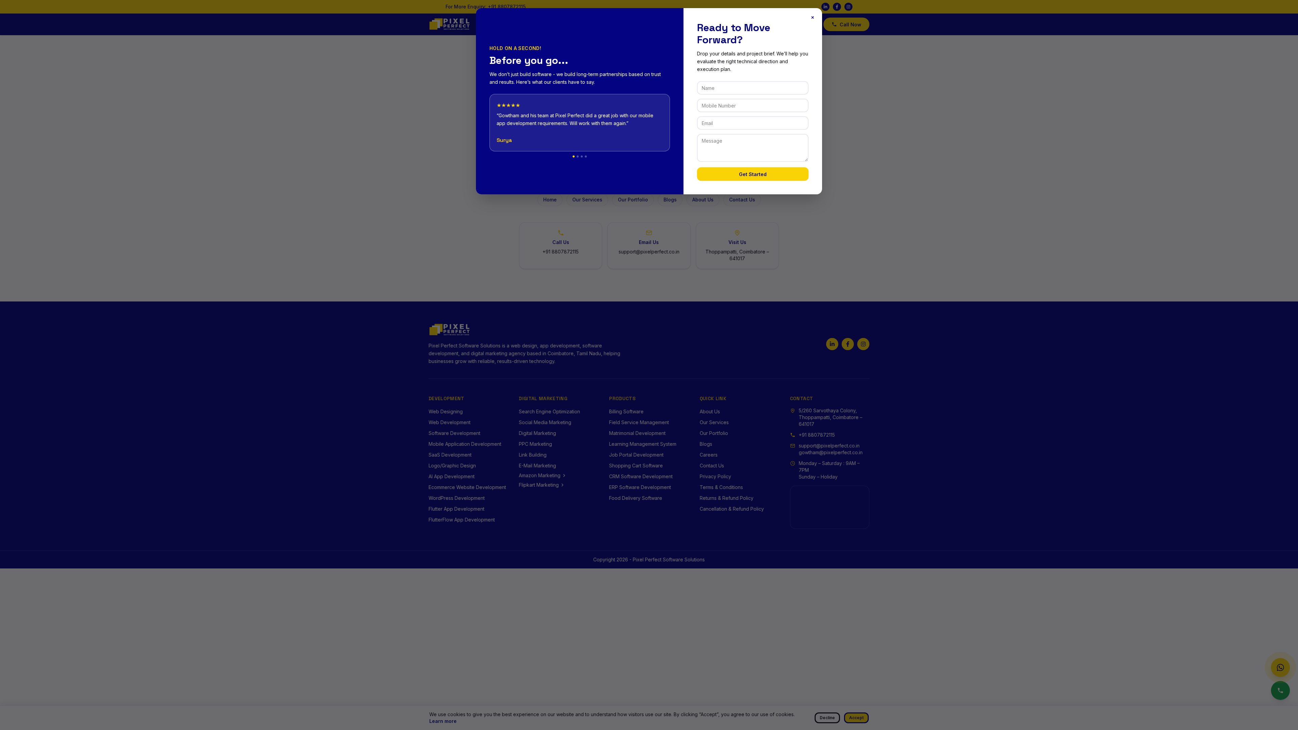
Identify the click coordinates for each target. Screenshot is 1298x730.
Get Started (753, 174)
